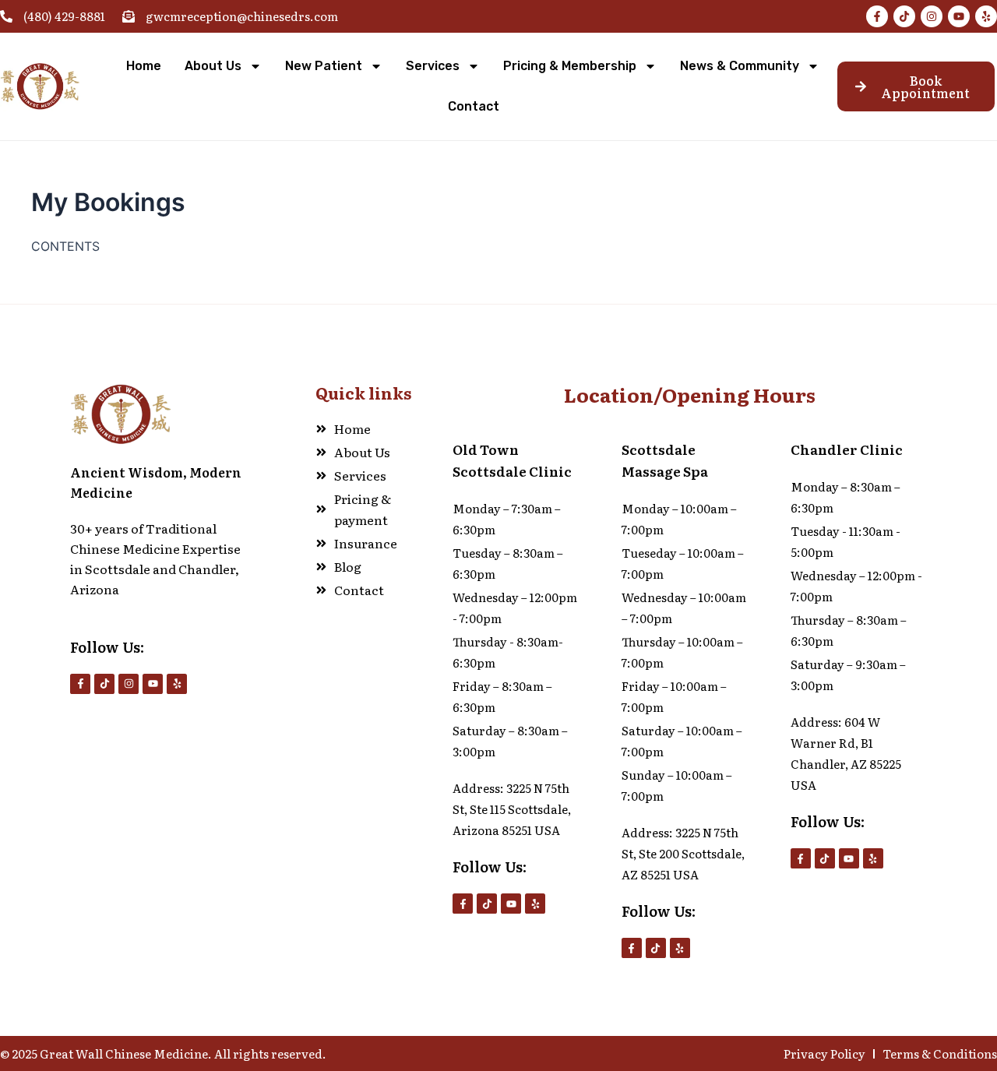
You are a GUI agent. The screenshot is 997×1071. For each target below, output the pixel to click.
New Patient (323, 65)
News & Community (739, 65)
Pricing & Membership (569, 65)
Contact (473, 106)
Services (433, 65)
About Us (213, 65)
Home (143, 65)
